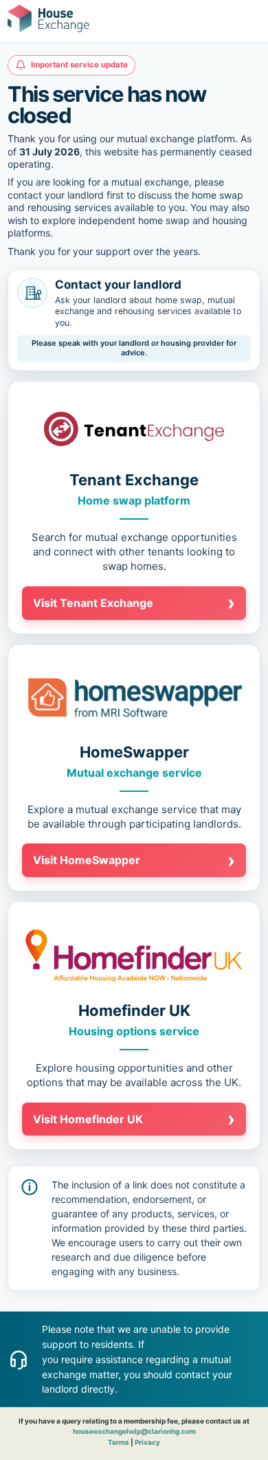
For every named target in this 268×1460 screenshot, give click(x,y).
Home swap (110, 500)
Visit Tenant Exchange (134, 603)
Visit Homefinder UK (134, 1119)
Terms (118, 1442)
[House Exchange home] (48, 18)
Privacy (147, 1442)
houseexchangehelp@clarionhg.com (134, 1431)
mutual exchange (126, 537)
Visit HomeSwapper (134, 860)
